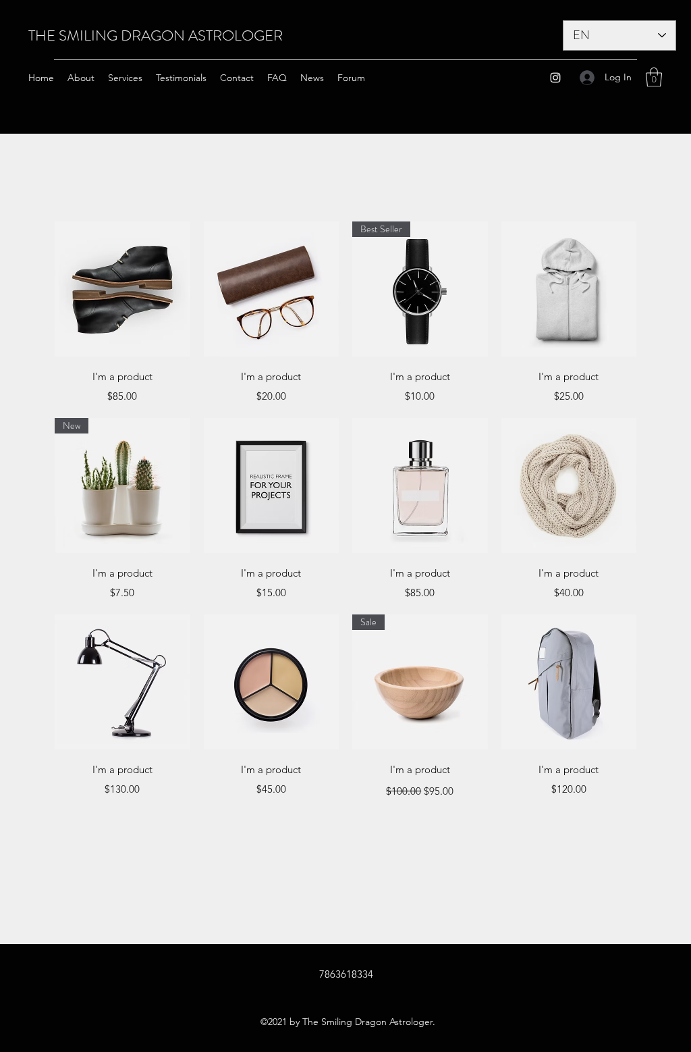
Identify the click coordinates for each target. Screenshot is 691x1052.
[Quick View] (122, 289)
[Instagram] (555, 77)
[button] (654, 77)
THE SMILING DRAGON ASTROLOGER (155, 35)
